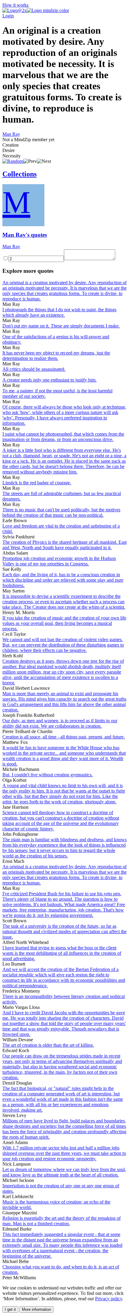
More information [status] (36, 1309)
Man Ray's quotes (24, 235)
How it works (15, 5)
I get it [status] (10, 1309)
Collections (19, 174)
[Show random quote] (12, 161)
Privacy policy (108, 1298)
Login (8, 15)
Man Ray (11, 134)
